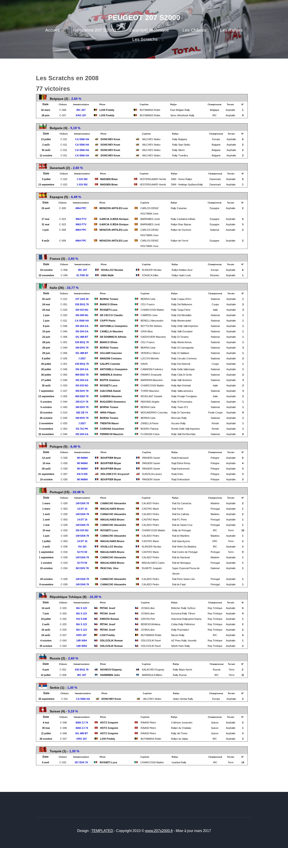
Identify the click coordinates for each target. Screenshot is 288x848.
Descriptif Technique (149, 30)
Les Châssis (194, 30)
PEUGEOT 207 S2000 (144, 18)
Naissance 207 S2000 (94, 30)
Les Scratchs (145, 39)
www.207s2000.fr (159, 831)
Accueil (52, 30)
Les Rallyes (231, 30)
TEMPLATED (102, 831)
